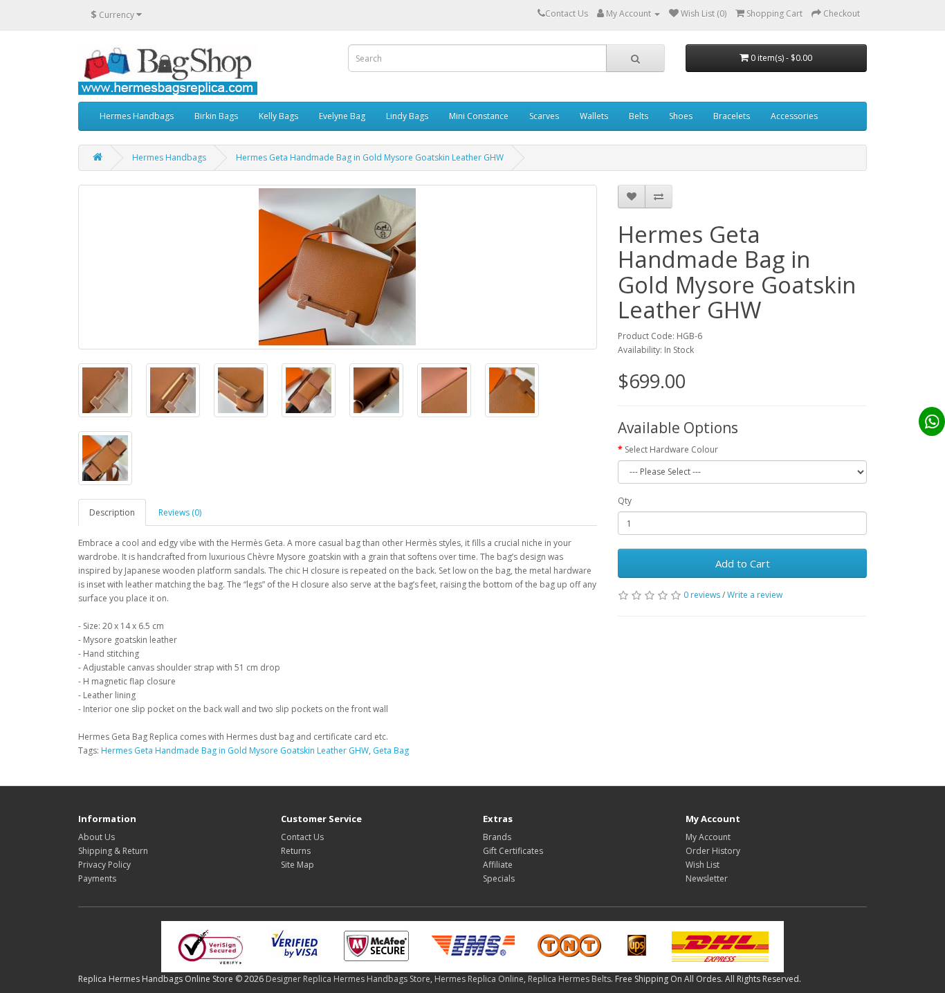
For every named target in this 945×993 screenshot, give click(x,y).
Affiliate (498, 865)
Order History (713, 851)
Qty (625, 501)
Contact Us (302, 837)
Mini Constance (478, 116)
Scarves (544, 116)
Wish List (702, 865)
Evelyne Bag (342, 116)
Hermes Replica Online (479, 979)
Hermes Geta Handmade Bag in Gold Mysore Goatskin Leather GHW (370, 157)
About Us (96, 837)
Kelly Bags (278, 116)
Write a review (754, 595)
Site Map (297, 865)
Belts (638, 116)
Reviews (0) (179, 512)
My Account (708, 837)
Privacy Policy (104, 865)
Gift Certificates (513, 851)
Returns (296, 851)
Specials (499, 878)
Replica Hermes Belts (569, 979)
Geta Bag (391, 750)
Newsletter (707, 878)
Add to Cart (742, 563)
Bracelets (731, 116)
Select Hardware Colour (671, 449)
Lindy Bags (407, 116)
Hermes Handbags (137, 116)
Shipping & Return (113, 851)
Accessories (794, 116)
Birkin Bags (216, 116)
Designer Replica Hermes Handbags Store (348, 979)
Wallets (594, 116)
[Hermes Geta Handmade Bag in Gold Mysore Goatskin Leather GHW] (337, 267)
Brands (497, 837)
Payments (97, 878)
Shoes (680, 116)
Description (112, 512)
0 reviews (701, 595)
